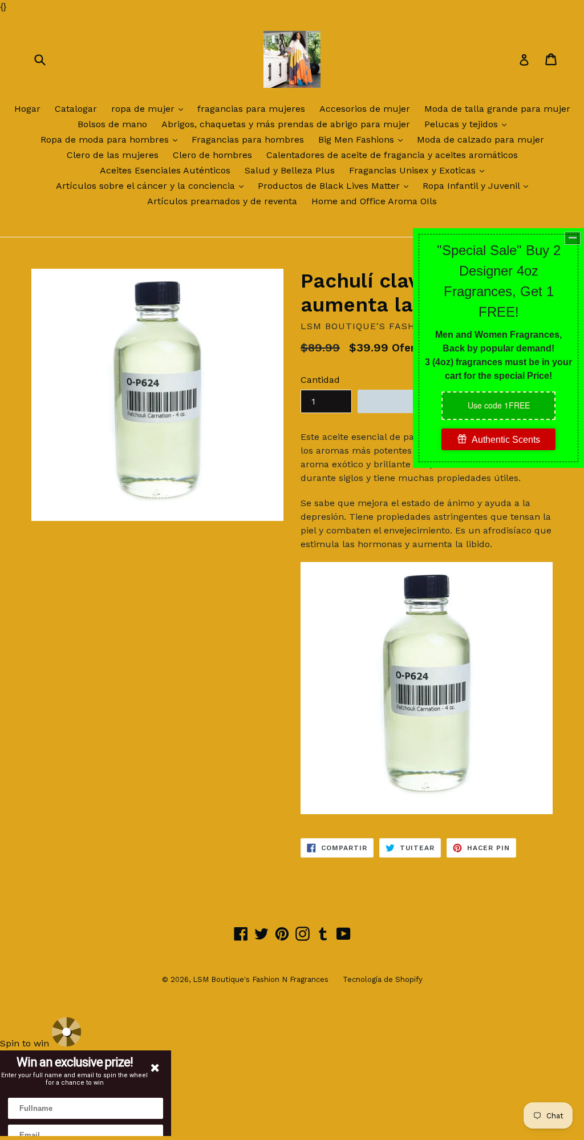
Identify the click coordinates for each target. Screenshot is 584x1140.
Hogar (27, 108)
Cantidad (320, 379)
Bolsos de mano (112, 124)
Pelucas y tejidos (468, 124)
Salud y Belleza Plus (290, 170)
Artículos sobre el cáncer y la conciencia (152, 185)
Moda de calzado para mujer (480, 139)
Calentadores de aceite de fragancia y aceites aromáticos (392, 154)
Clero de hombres (212, 154)
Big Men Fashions (363, 139)
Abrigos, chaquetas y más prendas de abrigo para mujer (285, 124)
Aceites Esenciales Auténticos (165, 170)
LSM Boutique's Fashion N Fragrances (260, 979)
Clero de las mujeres (113, 154)
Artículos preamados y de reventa (222, 201)
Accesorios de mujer (364, 108)
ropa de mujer (150, 108)
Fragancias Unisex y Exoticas (419, 170)
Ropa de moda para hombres (111, 139)
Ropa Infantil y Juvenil (478, 185)
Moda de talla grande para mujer (497, 108)
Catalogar (76, 108)
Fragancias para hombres (248, 139)
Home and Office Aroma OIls (374, 201)
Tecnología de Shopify (383, 979)
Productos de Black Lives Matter (336, 185)
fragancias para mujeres (251, 108)
